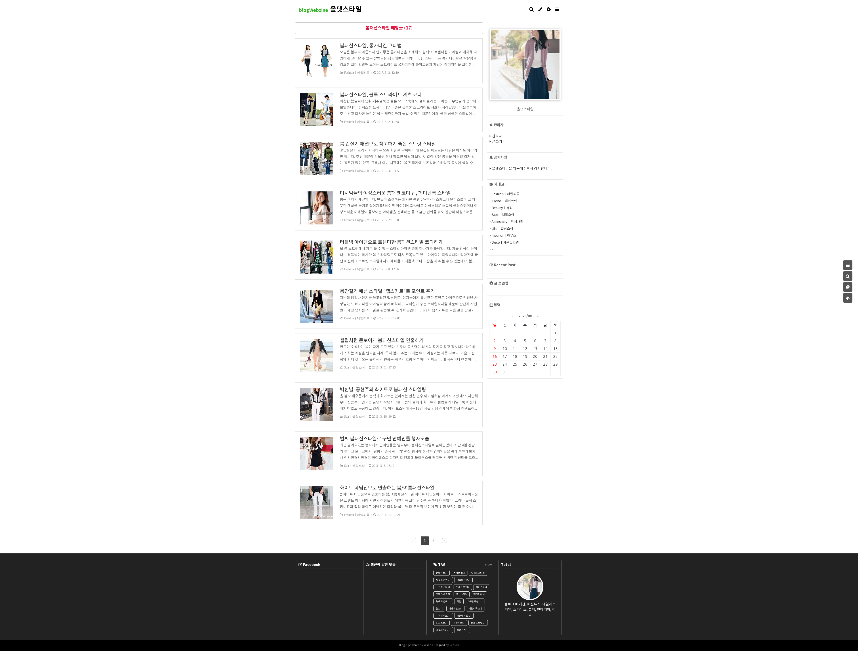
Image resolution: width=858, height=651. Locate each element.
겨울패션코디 (463, 580)
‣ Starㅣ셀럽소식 (502, 215)
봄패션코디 (441, 572)
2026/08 (525, 316)
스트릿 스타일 (443, 587)
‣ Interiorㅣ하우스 (503, 236)
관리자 (497, 136)
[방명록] (847, 287)
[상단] (847, 298)
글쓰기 (497, 142)
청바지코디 (459, 623)
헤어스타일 (481, 587)
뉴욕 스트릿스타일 (479, 623)
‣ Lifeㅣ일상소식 (501, 229)
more (488, 564)
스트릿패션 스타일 (475, 601)
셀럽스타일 (461, 594)
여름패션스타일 (444, 615)
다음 (444, 540)
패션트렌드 (462, 630)
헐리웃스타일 (478, 572)
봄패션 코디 (459, 572)
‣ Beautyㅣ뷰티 (501, 208)
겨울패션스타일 (464, 615)
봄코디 (439, 608)
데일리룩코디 (475, 608)
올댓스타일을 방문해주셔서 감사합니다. (522, 169)
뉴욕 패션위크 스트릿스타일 (444, 580)
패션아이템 (479, 594)
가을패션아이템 (444, 630)
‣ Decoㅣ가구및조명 (504, 243)
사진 (459, 601)
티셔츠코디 (441, 623)
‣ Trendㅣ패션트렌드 (505, 201)
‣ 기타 (494, 249)
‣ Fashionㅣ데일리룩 (504, 194)
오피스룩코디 (462, 587)
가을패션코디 (455, 608)
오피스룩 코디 (443, 594)
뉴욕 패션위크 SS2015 (444, 601)
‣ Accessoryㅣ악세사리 (506, 222)
